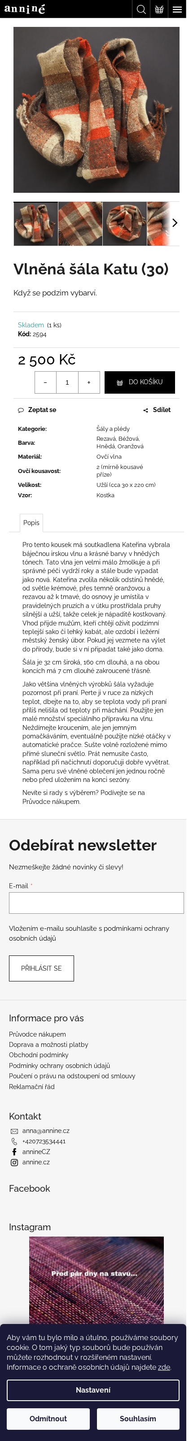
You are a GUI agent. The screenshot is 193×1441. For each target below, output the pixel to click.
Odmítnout (48, 1419)
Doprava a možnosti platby (48, 1044)
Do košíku (146, 382)
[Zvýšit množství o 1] (89, 382)
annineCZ (36, 1151)
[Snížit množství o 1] (46, 382)
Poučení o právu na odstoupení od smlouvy (72, 1076)
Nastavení (93, 1390)
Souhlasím (138, 1419)
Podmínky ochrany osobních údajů (59, 1065)
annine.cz (36, 1162)
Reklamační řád (32, 1086)
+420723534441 (44, 1141)
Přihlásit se (41, 968)
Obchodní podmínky (39, 1055)
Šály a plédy (113, 428)
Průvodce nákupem (50, 801)
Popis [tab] (31, 522)
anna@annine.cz (46, 1130)
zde (164, 1367)
